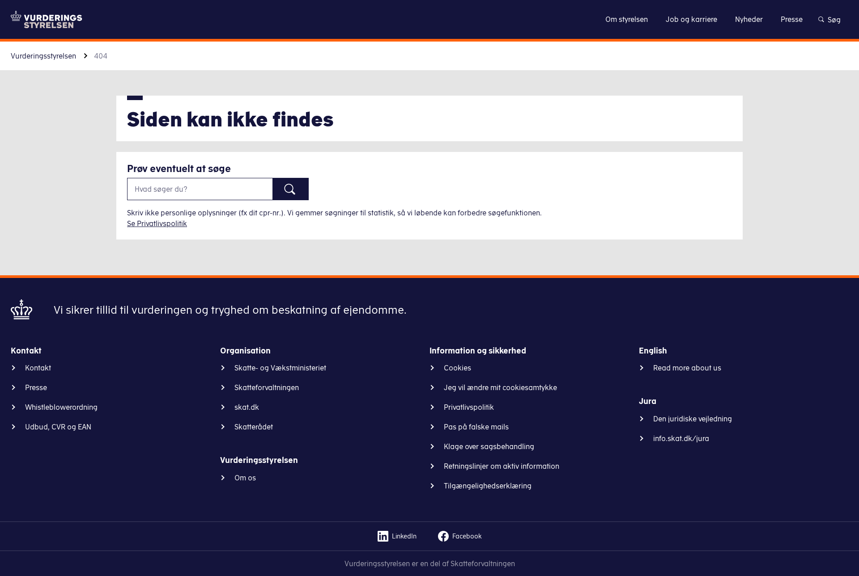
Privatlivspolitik (469, 407)
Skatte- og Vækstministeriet (280, 368)
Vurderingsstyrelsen (43, 56)
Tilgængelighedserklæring (488, 486)
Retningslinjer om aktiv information (501, 466)
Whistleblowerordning (61, 407)
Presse (36, 387)
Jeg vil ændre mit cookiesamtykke (500, 387)
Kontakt (38, 368)
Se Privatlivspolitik (157, 223)
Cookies (457, 368)
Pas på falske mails (476, 427)
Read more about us (687, 368)
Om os (245, 478)
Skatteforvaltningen (266, 387)
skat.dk (246, 407)
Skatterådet (253, 427)
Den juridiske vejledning (692, 419)
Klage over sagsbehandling (489, 446)
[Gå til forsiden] (46, 19)
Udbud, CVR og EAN (58, 427)
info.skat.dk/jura (681, 438)
